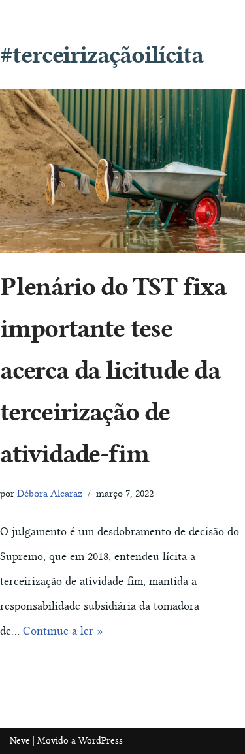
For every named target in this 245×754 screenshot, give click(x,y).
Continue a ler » (63, 630)
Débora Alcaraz (49, 493)
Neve (20, 740)
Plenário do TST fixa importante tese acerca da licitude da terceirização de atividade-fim (113, 370)
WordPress (100, 740)
